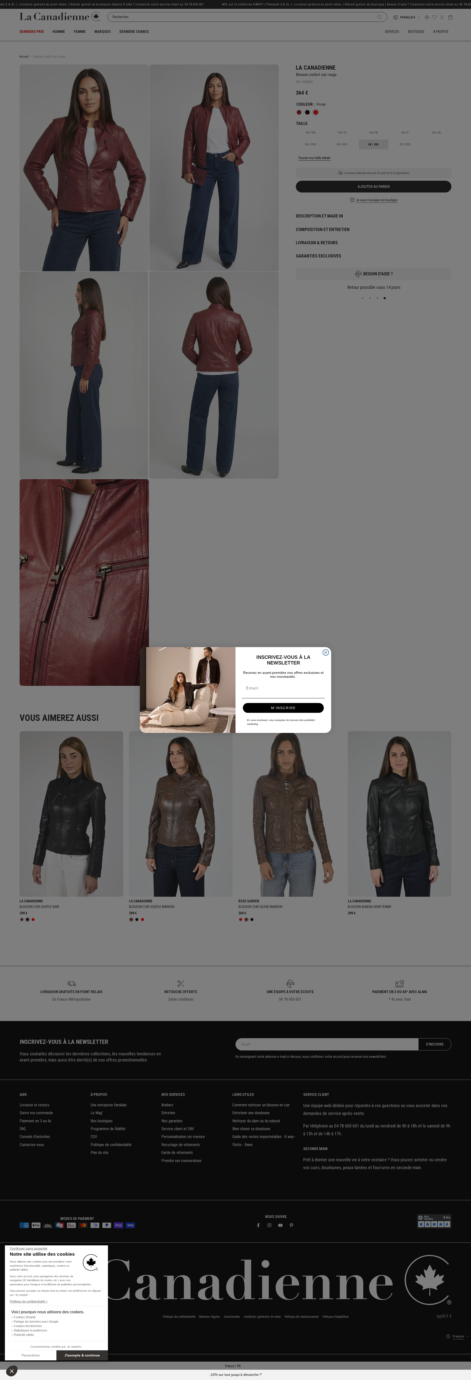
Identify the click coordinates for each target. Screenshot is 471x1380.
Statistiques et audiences (30, 1330)
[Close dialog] (326, 652)
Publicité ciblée (24, 1335)
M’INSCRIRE (283, 708)
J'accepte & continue (82, 1355)
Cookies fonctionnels (28, 1326)
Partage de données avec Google (36, 1321)
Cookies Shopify (25, 1317)
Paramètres (31, 1355)
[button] (12, 1371)
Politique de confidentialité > (29, 1301)
